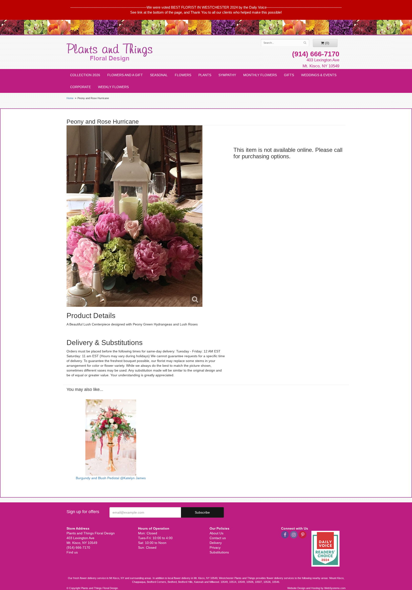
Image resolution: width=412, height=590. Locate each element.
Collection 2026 (85, 75)
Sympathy (227, 75)
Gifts (289, 75)
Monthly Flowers (260, 75)
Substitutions (219, 552)
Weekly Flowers (113, 87)
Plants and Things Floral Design (109, 52)
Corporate (80, 87)
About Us (216, 533)
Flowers (183, 75)
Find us (72, 552)
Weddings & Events (318, 75)
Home (70, 98)
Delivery (216, 543)
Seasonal (159, 75)
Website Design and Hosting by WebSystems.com (316, 588)
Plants (204, 75)
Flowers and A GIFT (125, 75)
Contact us (218, 538)
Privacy (215, 547)
